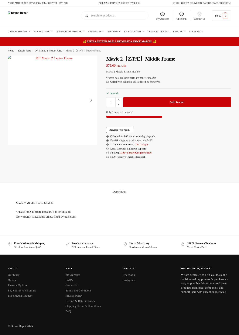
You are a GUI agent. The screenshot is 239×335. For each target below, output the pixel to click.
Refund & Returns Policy (80, 300)
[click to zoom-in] (52, 100)
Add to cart (177, 102)
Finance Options (17, 285)
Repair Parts (24, 50)
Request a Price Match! (119, 130)
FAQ (68, 311)
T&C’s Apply (142, 144)
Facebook (129, 274)
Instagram (129, 280)
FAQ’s (69, 280)
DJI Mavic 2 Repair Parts (48, 50)
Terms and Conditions (78, 290)
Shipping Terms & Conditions (83, 306)
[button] (221, 15)
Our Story (13, 274)
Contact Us (72, 285)
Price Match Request (20, 295)
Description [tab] (119, 191)
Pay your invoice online (22, 290)
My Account (162, 18)
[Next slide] (91, 100)
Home (11, 50)
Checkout (181, 18)
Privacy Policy (74, 295)
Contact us (199, 18)
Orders (12, 280)
